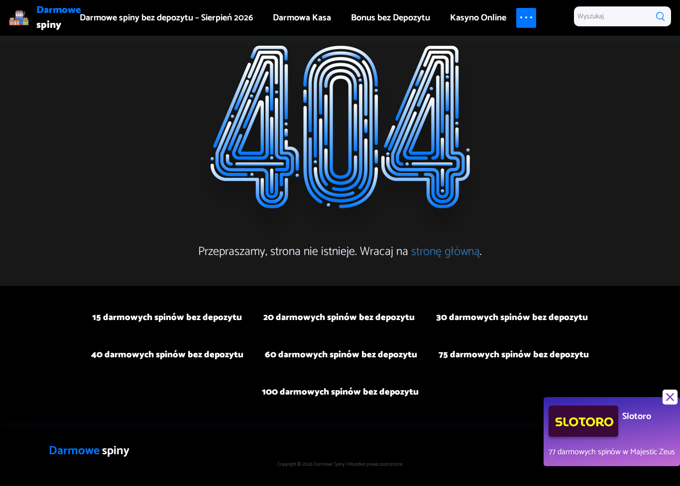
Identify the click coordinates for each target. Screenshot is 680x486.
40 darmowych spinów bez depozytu (167, 354)
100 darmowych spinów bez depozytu (340, 392)
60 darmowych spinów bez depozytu (341, 354)
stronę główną (445, 251)
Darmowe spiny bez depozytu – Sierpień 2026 (166, 17)
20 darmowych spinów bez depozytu (339, 317)
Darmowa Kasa (302, 17)
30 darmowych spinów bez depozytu (512, 317)
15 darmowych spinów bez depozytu (167, 317)
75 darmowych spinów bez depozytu (514, 354)
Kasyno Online (478, 17)
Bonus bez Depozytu (390, 17)
